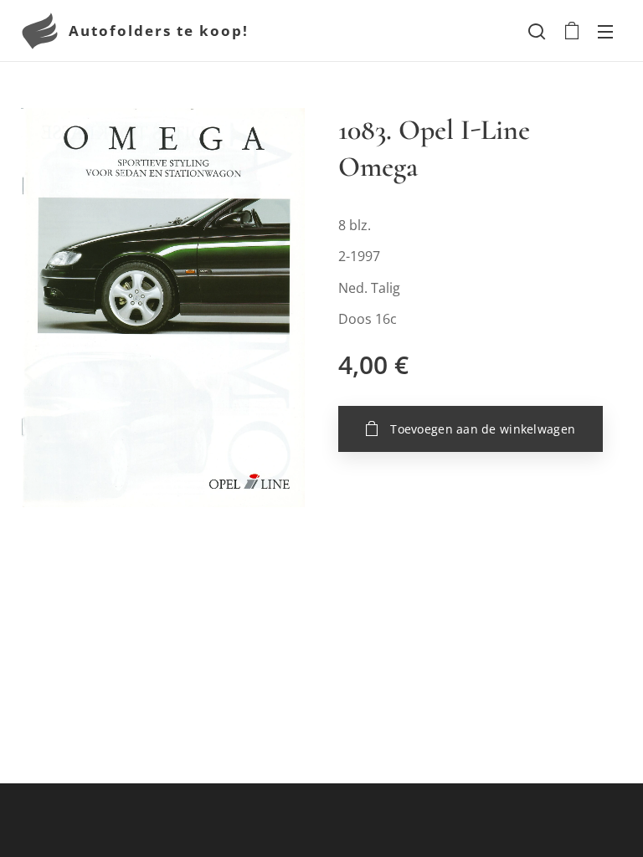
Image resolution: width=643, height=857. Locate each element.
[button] (536, 31)
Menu (605, 31)
